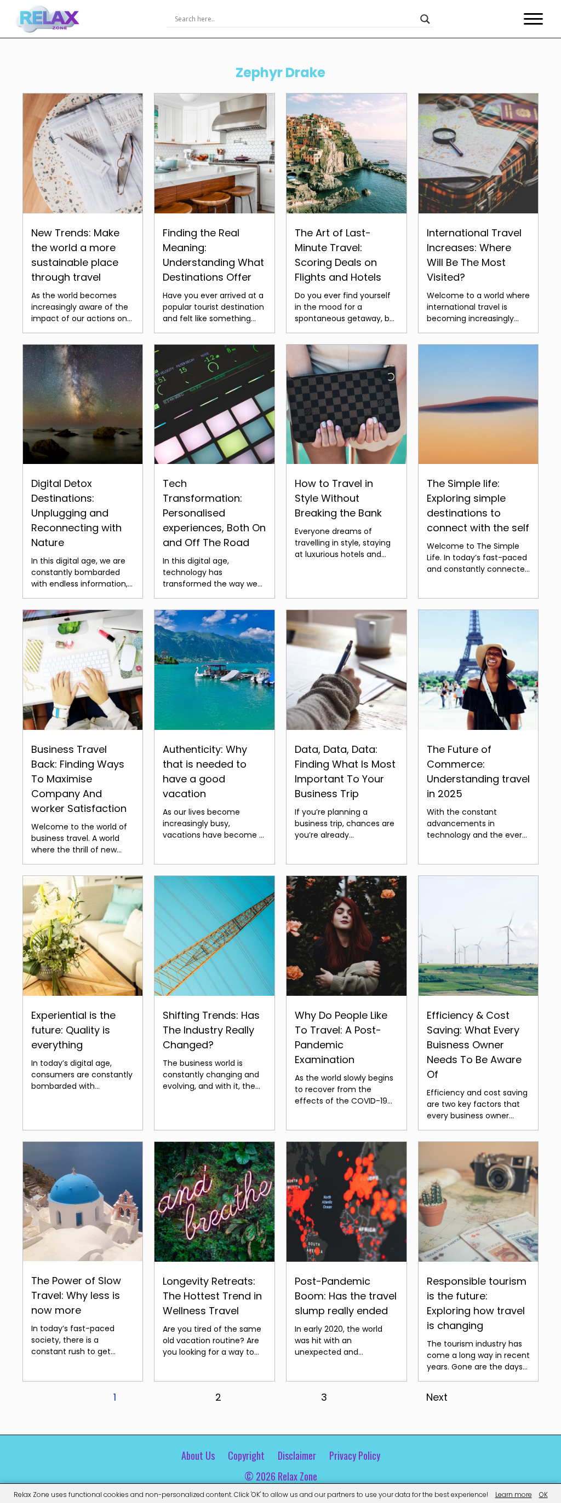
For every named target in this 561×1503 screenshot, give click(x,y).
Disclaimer (297, 1455)
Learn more (513, 1494)
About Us (198, 1455)
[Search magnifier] (425, 19)
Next (437, 1397)
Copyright (246, 1455)
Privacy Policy (354, 1455)
